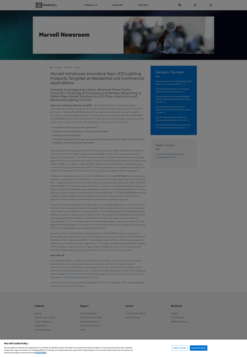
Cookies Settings (179, 348)
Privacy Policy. (40, 353)
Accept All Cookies (198, 348)
